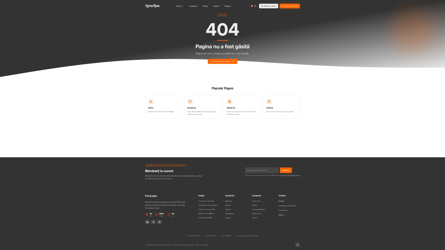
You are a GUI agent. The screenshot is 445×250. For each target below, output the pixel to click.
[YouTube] (159, 222)
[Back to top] (297, 245)
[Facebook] (153, 222)
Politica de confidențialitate (291, 175)
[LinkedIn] (147, 222)
